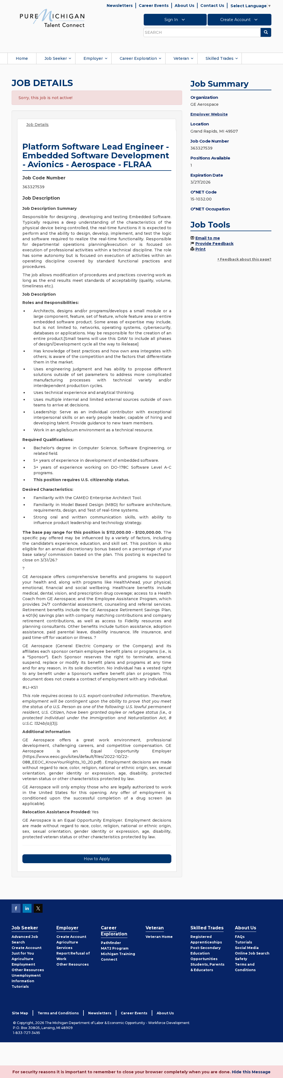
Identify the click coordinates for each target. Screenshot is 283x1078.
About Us (184, 5)
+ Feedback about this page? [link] (244, 259)
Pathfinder (111, 943)
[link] (52, 17)
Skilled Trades (220, 58)
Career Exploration (138, 58)
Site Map (20, 1013)
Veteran (181, 58)
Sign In (171, 19)
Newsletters (120, 5)
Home (22, 58)
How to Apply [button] (97, 858)
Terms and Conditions (58, 1013)
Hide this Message (251, 1071)
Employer (93, 58)
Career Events (154, 5)
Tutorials (20, 986)
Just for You (23, 953)
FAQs (240, 937)
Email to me (207, 238)
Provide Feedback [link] (214, 243)
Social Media (247, 948)
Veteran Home (159, 937)
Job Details (37, 124)
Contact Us (212, 5)
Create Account (236, 19)
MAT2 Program (115, 948)
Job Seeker (55, 58)
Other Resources (28, 970)
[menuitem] (21, 58)
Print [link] (200, 249)
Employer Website (209, 114)
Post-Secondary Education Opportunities (205, 953)
